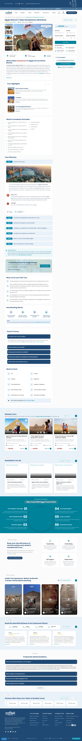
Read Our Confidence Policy (15, 558)
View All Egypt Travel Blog (64, 461)
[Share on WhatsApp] (20, 612)
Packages (22, 12)
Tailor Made (46, 266)
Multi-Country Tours (34, 726)
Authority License (69, 723)
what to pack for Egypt (29, 400)
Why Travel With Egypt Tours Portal (41, 502)
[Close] (76, 8)
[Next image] (51, 37)
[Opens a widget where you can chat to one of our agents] (4, 739)
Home (16, 12)
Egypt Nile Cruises (33, 719)
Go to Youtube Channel (65, 580)
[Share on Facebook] (20, 607)
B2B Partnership (45, 726)
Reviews (54, 12)
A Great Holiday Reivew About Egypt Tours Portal (12, 610)
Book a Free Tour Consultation (66, 67)
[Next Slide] (49, 84)
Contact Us (44, 717)
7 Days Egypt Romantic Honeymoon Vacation (37, 437)
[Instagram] (17, 3)
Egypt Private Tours (11, 17)
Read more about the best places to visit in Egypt (48, 670)
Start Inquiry (65, 42)
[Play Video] (13, 599)
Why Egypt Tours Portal (59, 719)
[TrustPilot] (22, 3)
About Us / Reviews (59, 717)
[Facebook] (6, 733)
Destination (36, 12)
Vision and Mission (58, 723)
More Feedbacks (66, 626)
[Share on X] (20, 610)
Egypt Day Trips (33, 721)
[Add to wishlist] (76, 20)
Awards (56, 721)
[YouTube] (19, 3)
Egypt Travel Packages (34, 717)
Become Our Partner (64, 699)
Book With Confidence (41, 499)
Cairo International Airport (14, 482)
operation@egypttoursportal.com (33, 3)
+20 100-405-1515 (9, 3)
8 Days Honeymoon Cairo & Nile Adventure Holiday (64, 437)
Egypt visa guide (40, 342)
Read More (8, 77)
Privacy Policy (68, 721)
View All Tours (67, 416)
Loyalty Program (15, 739)
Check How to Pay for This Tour (42, 322)
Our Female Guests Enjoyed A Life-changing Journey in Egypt (48, 611)
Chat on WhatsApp (65, 63)
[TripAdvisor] (21, 3)
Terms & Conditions (70, 719)
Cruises (29, 12)
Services (56, 726)
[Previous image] (15, 37)
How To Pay (44, 721)
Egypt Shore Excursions (34, 723)
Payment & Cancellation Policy (72, 717)
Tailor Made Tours (72, 12)
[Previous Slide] (73, 416)
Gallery (9, 739)
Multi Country (46, 12)
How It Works (44, 719)
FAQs (43, 723)
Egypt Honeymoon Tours (20, 17)
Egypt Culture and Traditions (40, 482)
